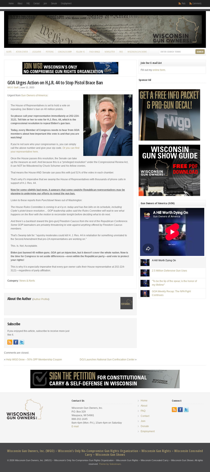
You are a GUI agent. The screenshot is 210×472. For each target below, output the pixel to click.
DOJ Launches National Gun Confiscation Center (107, 359)
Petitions (50, 51)
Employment (66, 3)
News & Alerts (27, 280)
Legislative (36, 51)
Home (11, 3)
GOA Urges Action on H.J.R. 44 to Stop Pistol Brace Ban (55, 82)
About (20, 3)
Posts (183, 3)
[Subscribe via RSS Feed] (9, 342)
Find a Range (94, 51)
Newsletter (110, 51)
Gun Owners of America (34, 95)
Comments (197, 3)
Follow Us (80, 51)
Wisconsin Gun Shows (137, 51)
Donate (54, 3)
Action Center (22, 51)
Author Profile (40, 299)
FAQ (28, 3)
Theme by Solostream (110, 464)
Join (45, 3)
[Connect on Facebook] (15, 342)
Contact (37, 3)
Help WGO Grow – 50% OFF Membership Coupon (34, 359)
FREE (121, 51)
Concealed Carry (65, 51)
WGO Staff (12, 87)
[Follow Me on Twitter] (21, 342)
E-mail (75, 426)
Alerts (8, 51)
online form (159, 70)
